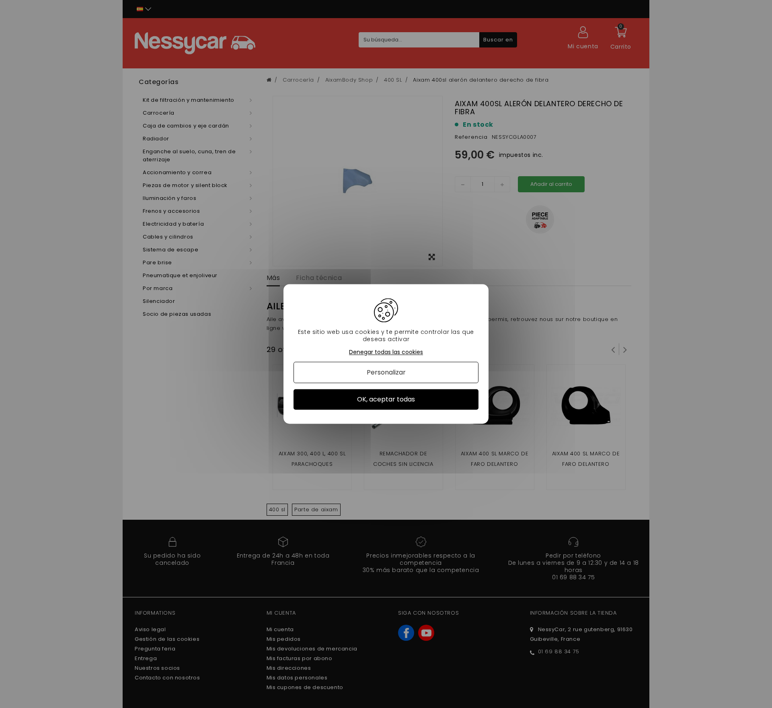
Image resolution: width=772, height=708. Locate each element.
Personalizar (386, 372)
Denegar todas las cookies (386, 352)
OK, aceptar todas (386, 399)
